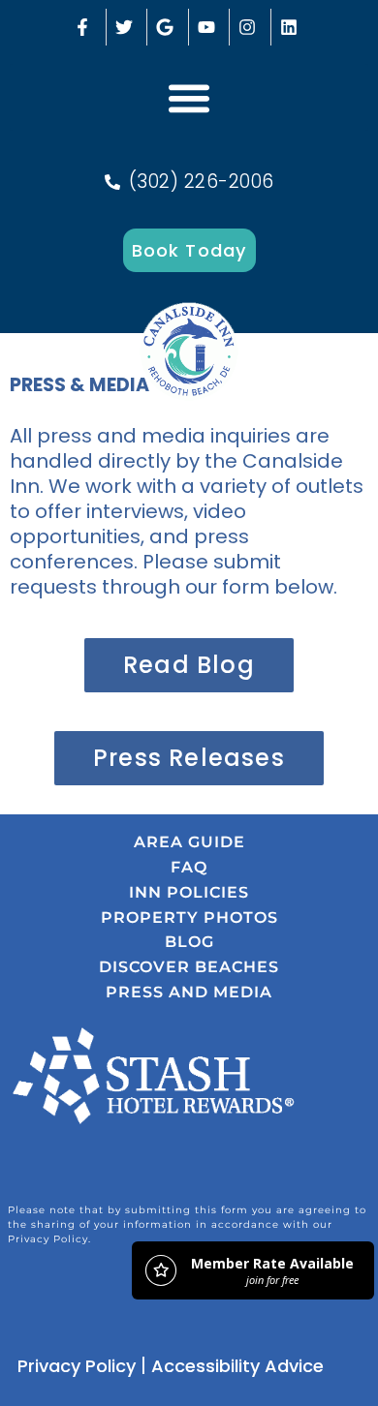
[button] (189, 97)
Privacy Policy (76, 1366)
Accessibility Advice (237, 1366)
